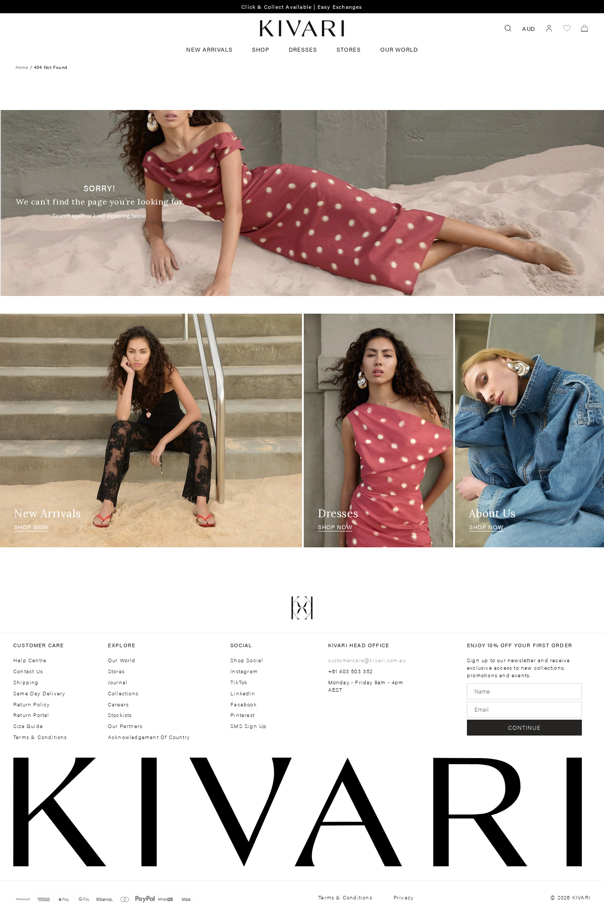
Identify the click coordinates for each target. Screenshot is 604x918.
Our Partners (125, 726)
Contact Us (28, 671)
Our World (399, 49)
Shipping (26, 682)
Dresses (303, 49)
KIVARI (581, 897)
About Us (492, 513)
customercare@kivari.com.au (367, 660)
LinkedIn (242, 693)
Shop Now (31, 527)
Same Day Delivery (39, 693)
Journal (117, 682)
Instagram (244, 671)
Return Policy (31, 704)
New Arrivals (209, 49)
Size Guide (28, 726)
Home (21, 67)
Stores (348, 49)
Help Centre (29, 660)
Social (241, 645)
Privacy (403, 897)
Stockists (120, 715)
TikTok (239, 682)
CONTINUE (524, 727)
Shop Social (246, 660)
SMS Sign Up (248, 726)
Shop (260, 49)
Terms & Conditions (40, 737)
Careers (118, 704)
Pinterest (242, 715)
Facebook (243, 704)
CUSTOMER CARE (38, 645)
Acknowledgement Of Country (149, 737)
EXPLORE (121, 645)
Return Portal (31, 715)
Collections (123, 693)
